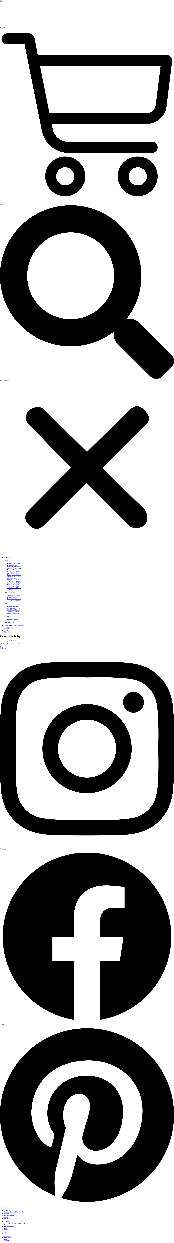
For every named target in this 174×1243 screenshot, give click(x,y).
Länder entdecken (9, 1210)
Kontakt (6, 1217)
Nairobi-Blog (7, 1218)
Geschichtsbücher (9, 1215)
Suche (2, 380)
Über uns (6, 1213)
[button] (87, 292)
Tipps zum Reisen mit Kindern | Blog (14, 1212)
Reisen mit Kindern (9, 622)
